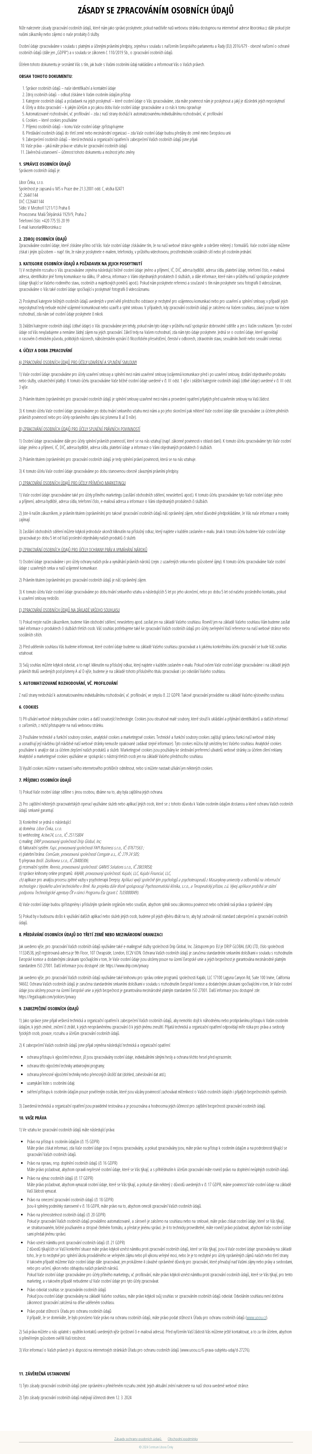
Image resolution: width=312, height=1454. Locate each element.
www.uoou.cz (256, 1317)
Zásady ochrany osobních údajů (138, 1439)
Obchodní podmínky (183, 1439)
